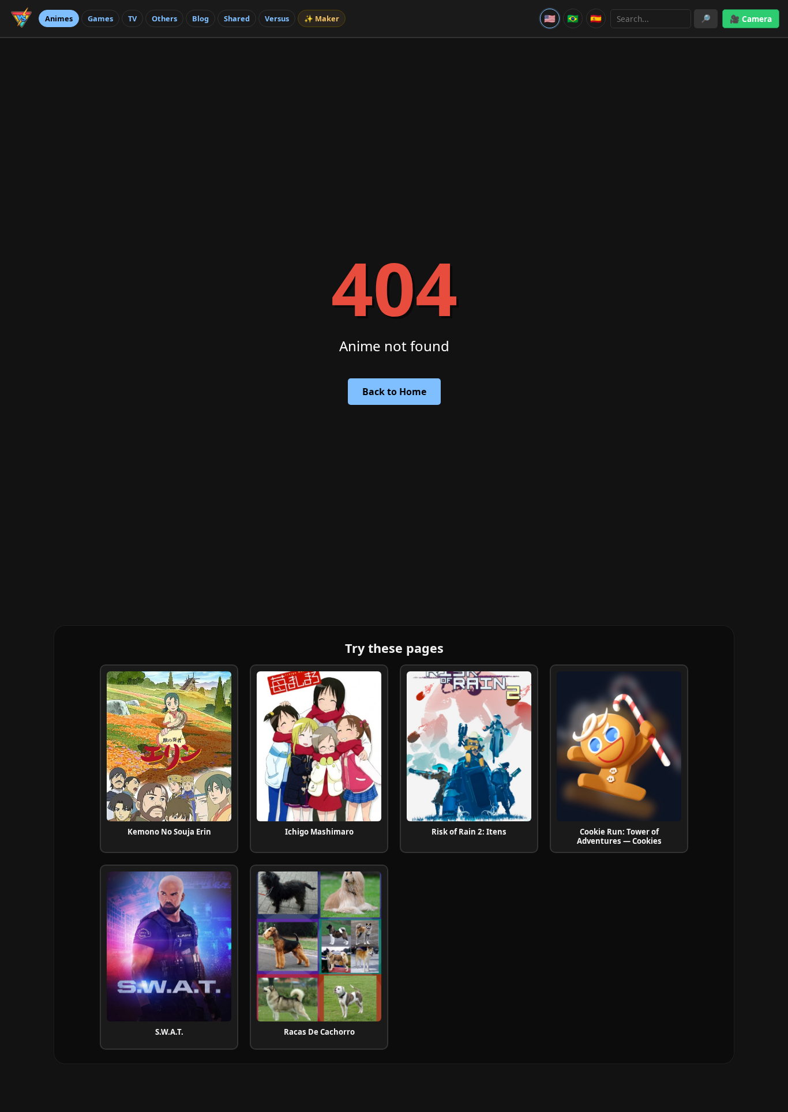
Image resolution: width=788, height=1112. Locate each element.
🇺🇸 (550, 18)
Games (100, 18)
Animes (59, 18)
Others (164, 18)
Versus (277, 18)
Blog (200, 18)
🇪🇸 (596, 18)
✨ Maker (321, 18)
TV (132, 18)
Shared (237, 18)
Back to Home (394, 391)
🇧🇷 (573, 18)
